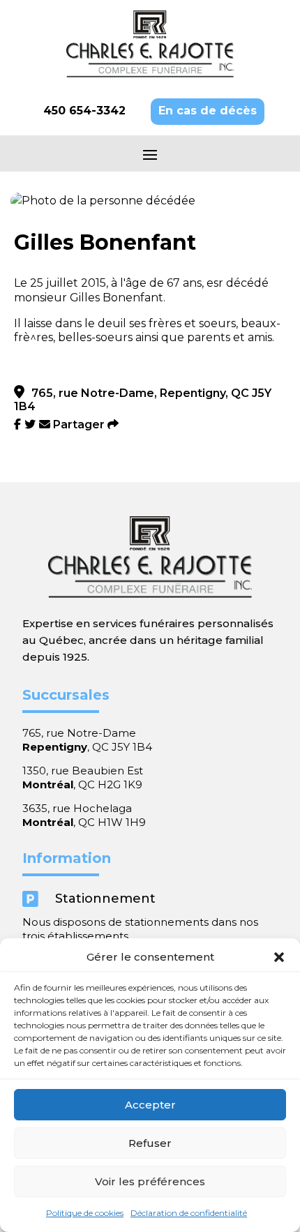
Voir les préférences (150, 1181)
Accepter (150, 1104)
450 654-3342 (84, 110)
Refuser (150, 1143)
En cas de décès (207, 110)
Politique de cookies (84, 1213)
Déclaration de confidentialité (188, 1213)
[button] (279, 957)
